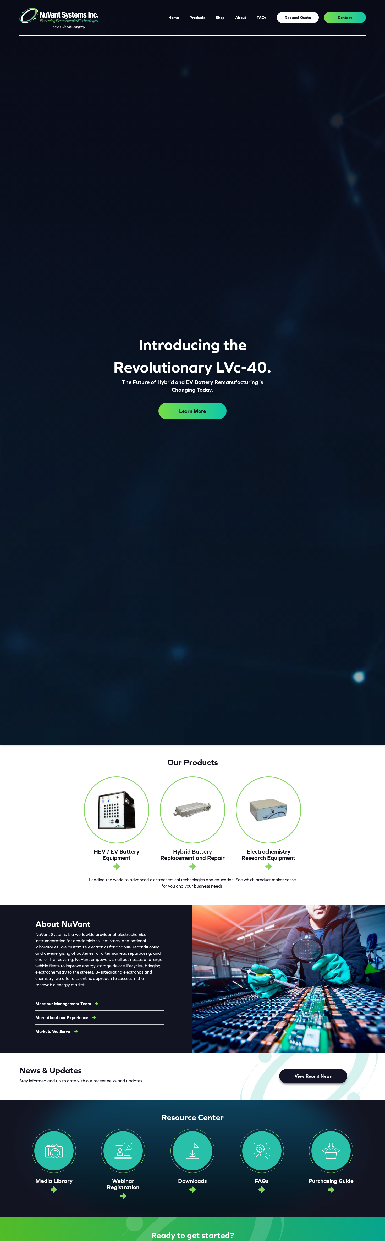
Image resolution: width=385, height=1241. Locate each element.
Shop (220, 17)
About (240, 17)
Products (197, 17)
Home (173, 17)
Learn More (192, 411)
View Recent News (313, 1076)
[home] (58, 18)
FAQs (261, 17)
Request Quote (298, 17)
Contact (345, 17)
